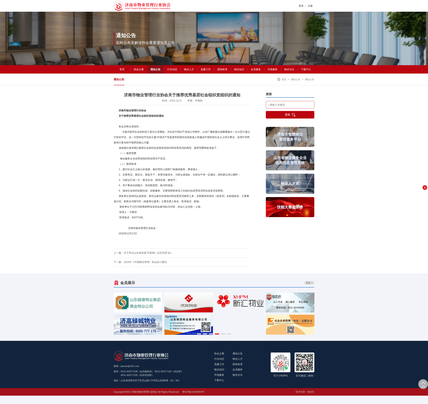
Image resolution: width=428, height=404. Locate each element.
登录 (301, 5)
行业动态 (172, 69)
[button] (199, 333)
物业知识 (239, 69)
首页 (122, 69)
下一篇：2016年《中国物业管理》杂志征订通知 (140, 262)
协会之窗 (139, 69)
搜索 (287, 114)
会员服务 (256, 69)
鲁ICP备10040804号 (193, 391)
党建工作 (206, 69)
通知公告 (155, 69)
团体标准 (222, 69)
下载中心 (306, 69)
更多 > (309, 282)
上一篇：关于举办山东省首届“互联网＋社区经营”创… (143, 252)
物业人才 (189, 69)
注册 (310, 5)
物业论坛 (289, 69)
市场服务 (273, 69)
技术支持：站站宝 (305, 391)
